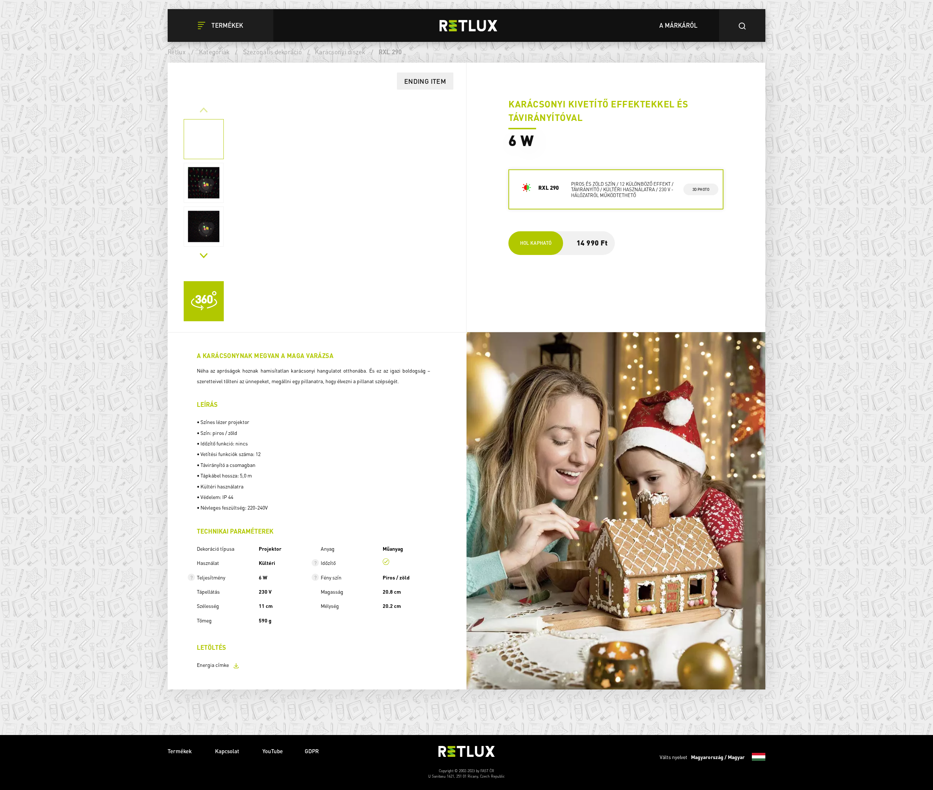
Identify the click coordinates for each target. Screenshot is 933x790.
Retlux (177, 52)
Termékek (180, 751)
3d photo (701, 189)
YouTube (272, 751)
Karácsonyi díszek (340, 52)
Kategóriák (214, 52)
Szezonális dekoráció (272, 52)
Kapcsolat (228, 751)
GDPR (312, 751)
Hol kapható (536, 243)
